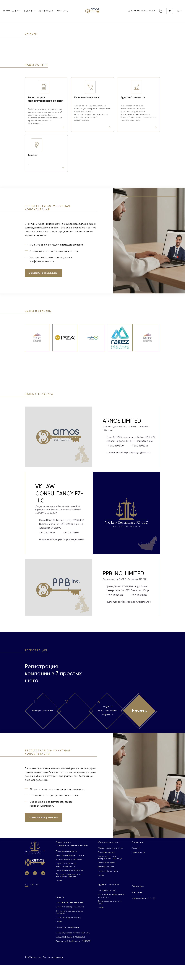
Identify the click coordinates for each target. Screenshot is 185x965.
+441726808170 (115, 445)
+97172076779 (47, 532)
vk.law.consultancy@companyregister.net (61, 539)
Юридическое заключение (110, 848)
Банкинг (60, 897)
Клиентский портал (142, 898)
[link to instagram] (43, 873)
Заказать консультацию (43, 272)
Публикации (46, 11)
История (135, 848)
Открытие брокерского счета (70, 907)
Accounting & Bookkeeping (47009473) (73, 941)
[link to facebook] (35, 873)
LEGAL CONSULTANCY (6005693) (70, 937)
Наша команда (138, 852)
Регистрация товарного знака (70, 855)
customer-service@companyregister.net (128, 452)
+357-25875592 (114, 595)
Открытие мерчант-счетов (68, 917)
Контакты (62, 11)
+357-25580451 (138, 595)
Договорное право (107, 863)
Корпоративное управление (69, 859)
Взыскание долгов (106, 852)
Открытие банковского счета (69, 903)
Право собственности (108, 871)
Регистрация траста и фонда (69, 870)
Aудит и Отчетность (108, 884)
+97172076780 (71, 532)
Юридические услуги (109, 842)
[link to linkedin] (27, 873)
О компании (138, 842)
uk (31, 884)
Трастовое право (106, 867)
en (36, 884)
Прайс (59, 881)
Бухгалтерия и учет (107, 890)
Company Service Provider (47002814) (73, 933)
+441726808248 (139, 445)
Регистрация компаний (66, 851)
